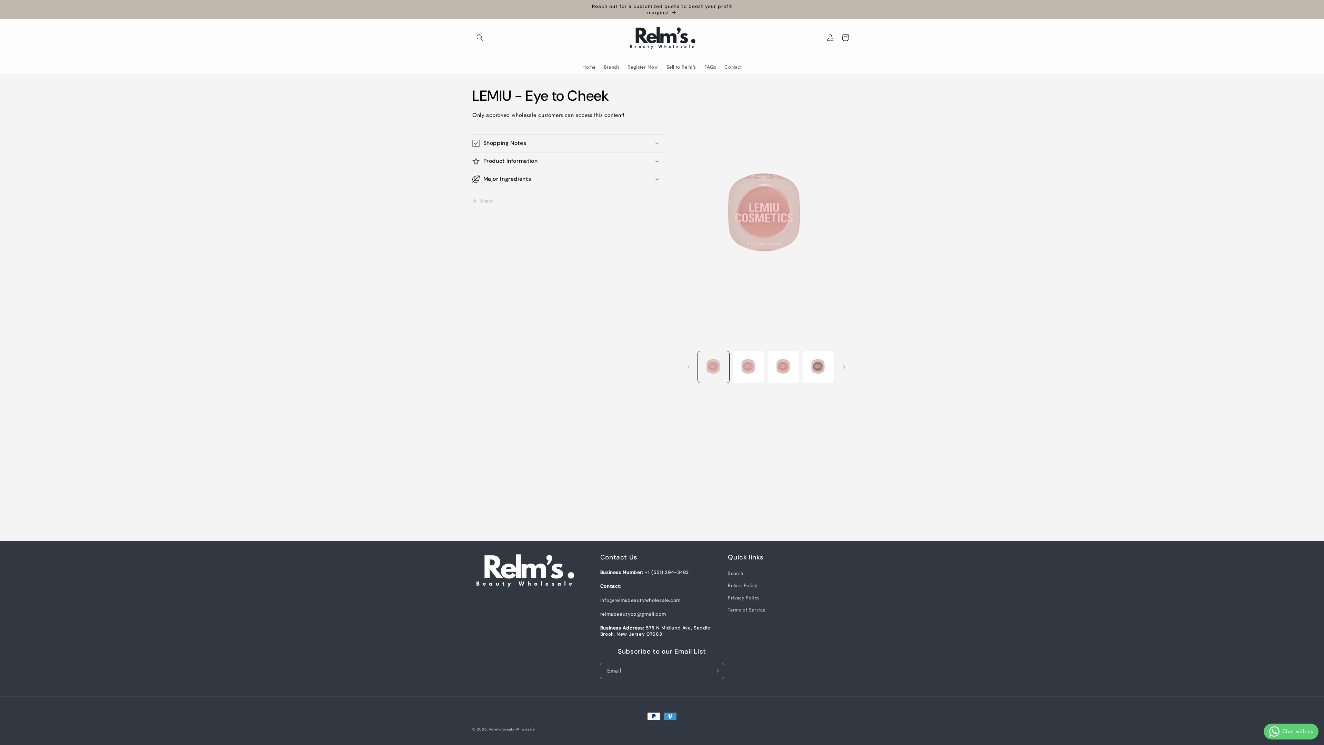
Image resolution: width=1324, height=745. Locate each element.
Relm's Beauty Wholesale (512, 729)
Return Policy (742, 585)
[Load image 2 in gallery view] (748, 367)
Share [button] (486, 200)
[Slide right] (844, 367)
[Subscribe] (716, 671)
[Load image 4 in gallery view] (818, 367)
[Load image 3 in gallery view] (783, 367)
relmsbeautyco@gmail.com (633, 614)
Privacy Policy (743, 597)
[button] (480, 37)
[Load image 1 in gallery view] (713, 367)
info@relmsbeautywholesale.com (640, 600)
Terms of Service (746, 609)
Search (735, 573)
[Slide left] (688, 367)
